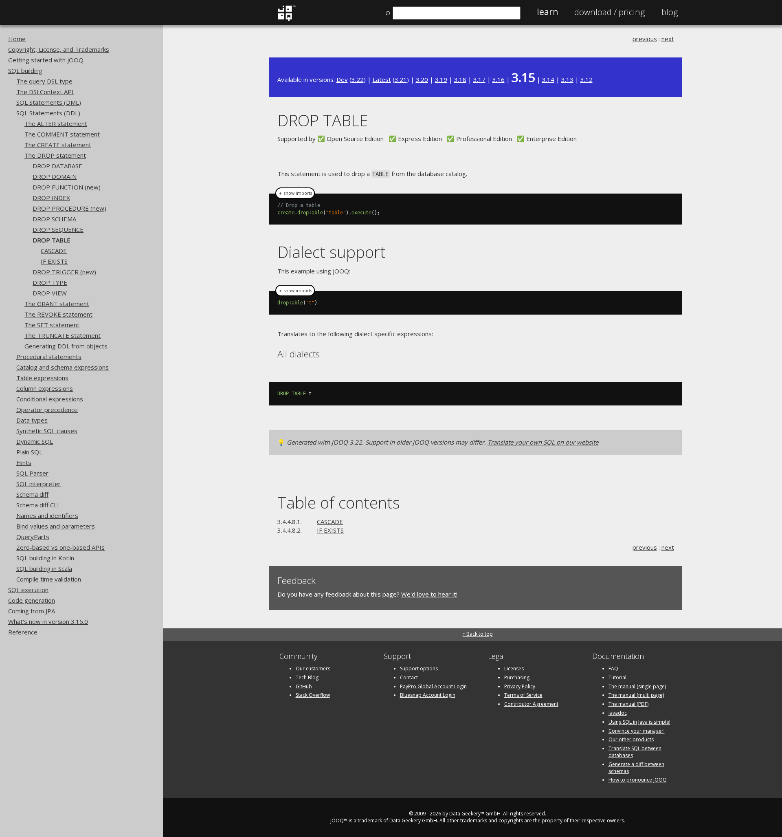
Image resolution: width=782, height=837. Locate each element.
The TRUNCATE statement (62, 335)
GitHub (304, 686)
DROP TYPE (50, 282)
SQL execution (28, 590)
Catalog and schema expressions (62, 367)
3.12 (586, 79)
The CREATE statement (57, 145)
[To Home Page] (286, 19)
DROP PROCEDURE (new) (69, 208)
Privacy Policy (519, 686)
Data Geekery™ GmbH (475, 813)
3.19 (441, 79)
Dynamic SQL (34, 441)
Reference (22, 632)
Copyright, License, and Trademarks (58, 49)
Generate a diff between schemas (636, 768)
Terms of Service (523, 695)
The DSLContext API (45, 92)
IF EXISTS (54, 261)
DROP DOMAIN (55, 176)
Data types (32, 420)
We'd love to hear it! (429, 594)
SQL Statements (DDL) (48, 113)
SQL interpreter (38, 484)
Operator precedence (47, 409)
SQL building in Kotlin (45, 558)
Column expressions (44, 388)
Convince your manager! (636, 730)
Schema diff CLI (37, 505)
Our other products (631, 739)
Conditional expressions (49, 399)
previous (645, 39)
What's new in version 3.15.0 (48, 621)
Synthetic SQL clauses (46, 431)
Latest (382, 79)
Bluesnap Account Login (427, 695)
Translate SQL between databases (634, 752)
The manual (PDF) (628, 703)
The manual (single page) (637, 686)
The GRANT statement (56, 304)
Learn (547, 12)
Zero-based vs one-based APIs (60, 547)
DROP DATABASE (57, 166)
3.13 (567, 79)
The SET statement (51, 325)
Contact (409, 677)
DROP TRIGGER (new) (64, 272)
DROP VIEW (50, 293)
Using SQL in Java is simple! (639, 721)
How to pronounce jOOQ (637, 779)
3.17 (479, 79)
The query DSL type (44, 81)
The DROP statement (55, 155)
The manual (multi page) (636, 695)
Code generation (31, 600)
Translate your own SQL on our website (543, 442)
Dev (342, 79)
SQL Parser (32, 473)
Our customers (313, 668)
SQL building (25, 70)
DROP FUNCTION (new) (67, 187)
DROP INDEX (51, 198)
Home (17, 39)
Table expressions (42, 378)
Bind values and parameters (55, 526)
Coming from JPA (31, 611)
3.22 (357, 79)
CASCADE (54, 251)
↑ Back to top (478, 633)
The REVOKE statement (58, 314)
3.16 (498, 79)
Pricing (609, 12)
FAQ (613, 668)
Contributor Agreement (531, 703)
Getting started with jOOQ (45, 60)
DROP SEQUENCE (58, 229)
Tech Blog (307, 677)
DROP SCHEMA (54, 219)
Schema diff (32, 494)
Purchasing (516, 677)
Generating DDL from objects (66, 346)
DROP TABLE (51, 240)
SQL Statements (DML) (48, 102)
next (667, 39)
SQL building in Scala (44, 568)
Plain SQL (29, 452)
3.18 (460, 79)
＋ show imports (295, 193)
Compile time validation (48, 579)
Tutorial (617, 677)
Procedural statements (48, 356)
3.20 (422, 79)
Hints (23, 462)
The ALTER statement (55, 123)
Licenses (514, 668)
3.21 (401, 79)
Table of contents (338, 502)
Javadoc (617, 712)
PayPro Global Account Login (433, 686)
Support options (419, 668)
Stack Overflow (313, 695)
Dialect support (331, 251)
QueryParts (32, 537)
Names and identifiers (47, 515)
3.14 (548, 79)
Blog (669, 12)
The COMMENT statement (62, 134)
